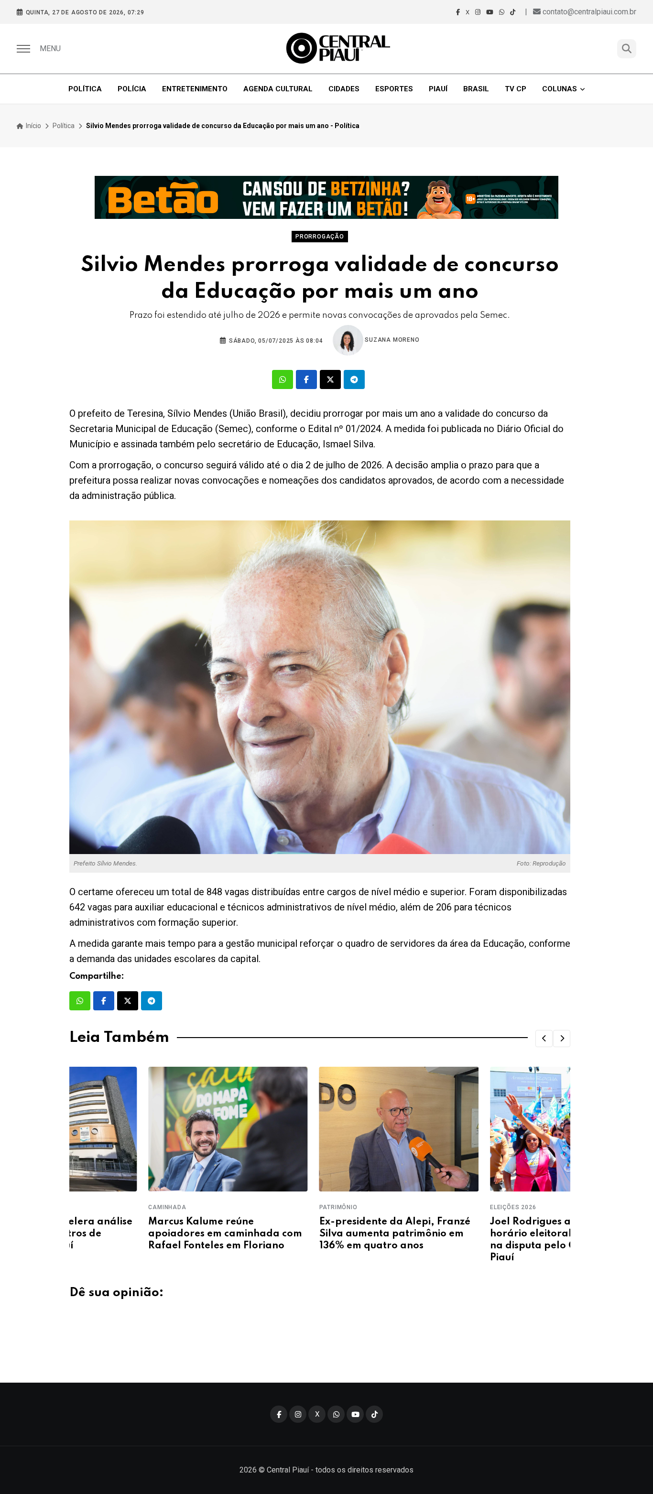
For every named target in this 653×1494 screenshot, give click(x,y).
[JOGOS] (326, 197)
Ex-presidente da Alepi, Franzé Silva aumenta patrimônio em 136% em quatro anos (315, 1234)
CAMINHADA (88, 1207)
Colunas (559, 89)
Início (32, 126)
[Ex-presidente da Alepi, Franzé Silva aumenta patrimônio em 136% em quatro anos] (319, 1129)
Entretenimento (195, 89)
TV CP (515, 89)
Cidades (343, 89)
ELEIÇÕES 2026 (434, 1207)
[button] (544, 1038)
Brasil (476, 89)
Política (85, 89)
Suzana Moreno (391, 339)
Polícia (132, 89)
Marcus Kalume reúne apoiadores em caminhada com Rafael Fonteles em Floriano (146, 1234)
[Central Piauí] (339, 49)
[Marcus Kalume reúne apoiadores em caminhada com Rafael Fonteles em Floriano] (149, 1129)
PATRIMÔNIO (259, 1207)
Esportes (394, 89)
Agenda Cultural (278, 89)
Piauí (438, 89)
